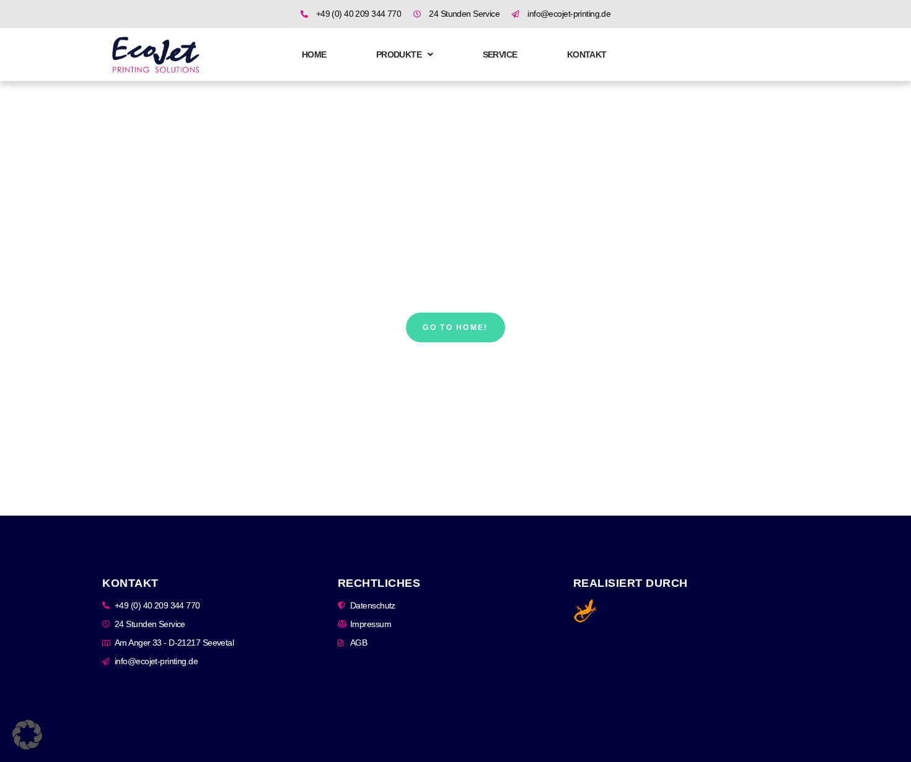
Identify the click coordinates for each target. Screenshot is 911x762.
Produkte (399, 54)
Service (500, 54)
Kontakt (587, 54)
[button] (27, 735)
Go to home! (455, 327)
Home (314, 54)
